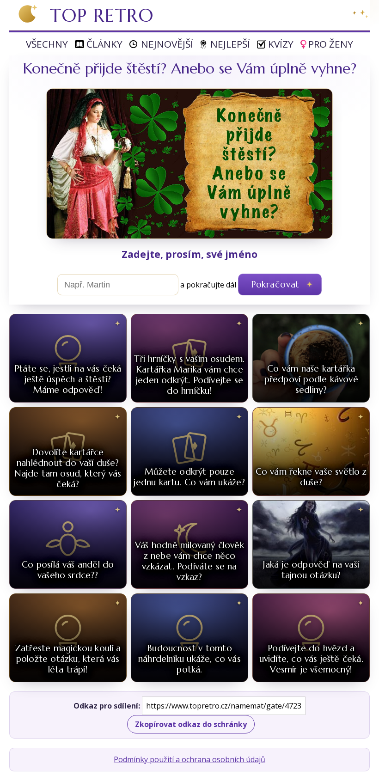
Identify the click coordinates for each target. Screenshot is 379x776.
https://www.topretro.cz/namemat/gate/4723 (223, 706)
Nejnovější (167, 43)
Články (104, 43)
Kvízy (280, 43)
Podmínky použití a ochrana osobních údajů (189, 759)
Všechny (47, 43)
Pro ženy (330, 43)
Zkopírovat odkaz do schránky (191, 724)
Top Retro (102, 15)
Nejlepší (230, 43)
